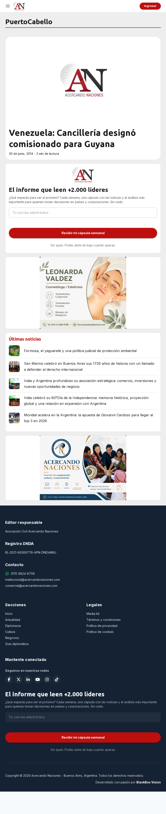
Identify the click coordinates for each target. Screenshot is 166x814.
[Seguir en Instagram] (47, 679)
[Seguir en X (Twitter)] (18, 679)
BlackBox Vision (148, 782)
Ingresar (150, 6)
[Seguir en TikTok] (57, 679)
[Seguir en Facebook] (9, 679)
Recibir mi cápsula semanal (83, 233)
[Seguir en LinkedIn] (28, 679)
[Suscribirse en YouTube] (38, 679)
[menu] (7, 6)
